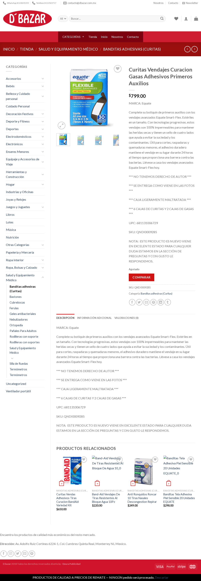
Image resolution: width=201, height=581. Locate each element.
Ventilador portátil (18, 391)
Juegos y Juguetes (18, 207)
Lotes (9, 222)
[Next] (116, 97)
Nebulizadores (19, 319)
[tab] (65, 318)
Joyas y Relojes (16, 199)
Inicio (104, 36)
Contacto (173, 3)
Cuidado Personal (18, 106)
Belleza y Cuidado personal (18, 96)
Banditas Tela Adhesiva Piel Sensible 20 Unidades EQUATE (179, 498)
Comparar (141, 277)
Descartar (161, 577)
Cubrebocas (17, 302)
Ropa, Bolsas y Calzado (21, 267)
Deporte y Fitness (18, 121)
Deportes (12, 129)
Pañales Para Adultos (23, 331)
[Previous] (62, 97)
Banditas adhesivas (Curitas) (132, 49)
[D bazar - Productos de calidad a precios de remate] (27, 18)
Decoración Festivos (19, 114)
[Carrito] (196, 18)
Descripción (65, 317)
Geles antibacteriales (23, 313)
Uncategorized (16, 383)
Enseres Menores (17, 151)
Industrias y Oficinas (19, 192)
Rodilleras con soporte (24, 336)
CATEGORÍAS (71, 36)
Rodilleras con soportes (25, 342)
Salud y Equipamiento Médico (68, 49)
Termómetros (18, 369)
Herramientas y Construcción (16, 174)
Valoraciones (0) (126, 317)
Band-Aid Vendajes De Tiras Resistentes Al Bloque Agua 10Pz (106, 498)
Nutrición (12, 237)
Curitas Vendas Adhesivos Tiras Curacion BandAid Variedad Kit (67, 500)
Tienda (92, 36)
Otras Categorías (17, 245)
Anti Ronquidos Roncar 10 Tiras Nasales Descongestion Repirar (142, 498)
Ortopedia (16, 325)
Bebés (10, 86)
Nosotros (158, 3)
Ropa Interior (15, 260)
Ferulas (14, 308)
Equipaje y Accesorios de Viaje (22, 161)
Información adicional (94, 317)
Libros (10, 214)
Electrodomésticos (18, 136)
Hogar (10, 184)
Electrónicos (14, 144)
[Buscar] (162, 18)
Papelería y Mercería (20, 252)
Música (11, 229)
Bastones (16, 296)
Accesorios (13, 78)
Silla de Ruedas (19, 363)
